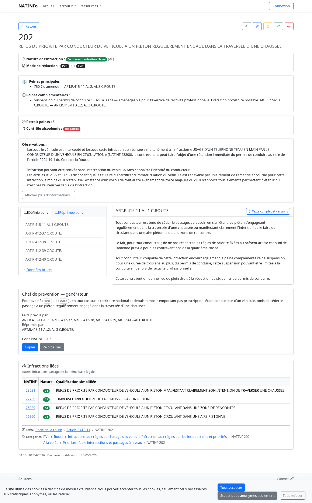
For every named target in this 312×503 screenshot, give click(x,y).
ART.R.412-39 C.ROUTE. (43, 250)
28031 (30, 390)
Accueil (48, 6)
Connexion (281, 6)
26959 (30, 407)
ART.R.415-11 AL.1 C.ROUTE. (47, 224)
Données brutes (39, 269)
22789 (30, 399)
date (63, 301)
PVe (46, 436)
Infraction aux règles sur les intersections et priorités (184, 436)
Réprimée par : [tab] (70, 212)
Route (58, 436)
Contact (283, 478)
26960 (30, 416)
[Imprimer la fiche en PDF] (289, 26)
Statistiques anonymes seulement (247, 495)
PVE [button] (64, 66)
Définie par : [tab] (37, 212)
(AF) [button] (110, 59)
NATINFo (28, 6)
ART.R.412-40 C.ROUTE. (43, 259)
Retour (31, 26)
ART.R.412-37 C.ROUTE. (43, 233)
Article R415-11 (78, 430)
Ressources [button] (89, 6)
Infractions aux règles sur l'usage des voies (102, 436)
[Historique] (246, 26)
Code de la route (48, 430)
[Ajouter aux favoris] (267, 26)
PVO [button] (80, 66)
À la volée (50, 442)
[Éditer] (257, 26)
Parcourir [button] (66, 6)
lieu (47, 301)
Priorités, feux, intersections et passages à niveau (102, 442)
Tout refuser (293, 495)
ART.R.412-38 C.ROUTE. (43, 242)
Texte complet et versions (269, 211)
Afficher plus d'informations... (48, 195)
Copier (30, 347)
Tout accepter (231, 487)
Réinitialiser (52, 347)
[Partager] (278, 26)
